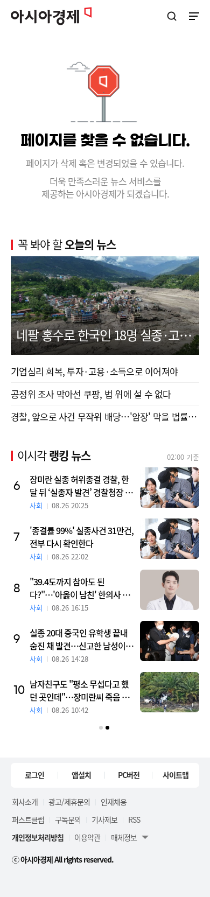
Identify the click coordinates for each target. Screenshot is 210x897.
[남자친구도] (169, 692)
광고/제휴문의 (69, 801)
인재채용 (114, 801)
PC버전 (128, 774)
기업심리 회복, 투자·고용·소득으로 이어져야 (94, 371)
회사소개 (25, 801)
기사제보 (104, 819)
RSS (134, 819)
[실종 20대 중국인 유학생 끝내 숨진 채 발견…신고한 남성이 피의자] (169, 641)
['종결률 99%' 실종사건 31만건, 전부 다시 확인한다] (169, 538)
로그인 (34, 774)
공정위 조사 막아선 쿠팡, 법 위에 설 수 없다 (91, 394)
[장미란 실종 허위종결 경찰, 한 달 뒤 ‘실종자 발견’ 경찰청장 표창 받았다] (169, 487)
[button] (101, 728)
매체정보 (124, 837)
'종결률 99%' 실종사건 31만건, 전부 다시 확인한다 (82, 537)
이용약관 (87, 837)
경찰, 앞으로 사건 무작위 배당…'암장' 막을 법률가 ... (105, 416)
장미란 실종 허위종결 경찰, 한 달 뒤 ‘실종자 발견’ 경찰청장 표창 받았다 (81, 486)
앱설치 (81, 774)
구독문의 (68, 819)
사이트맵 (175, 774)
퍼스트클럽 (28, 819)
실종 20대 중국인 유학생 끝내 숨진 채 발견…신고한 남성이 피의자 (82, 639)
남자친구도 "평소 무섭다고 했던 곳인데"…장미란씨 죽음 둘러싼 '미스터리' (79, 690)
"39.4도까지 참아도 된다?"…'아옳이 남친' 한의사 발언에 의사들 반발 (80, 588)
